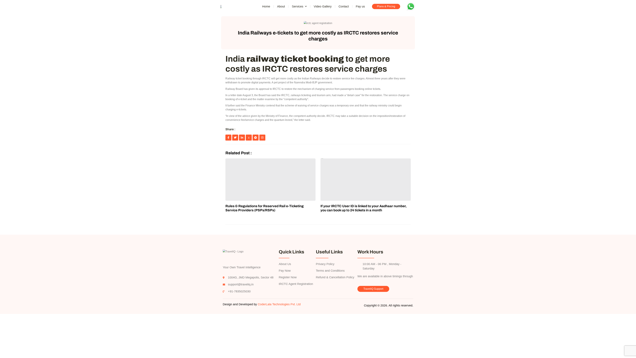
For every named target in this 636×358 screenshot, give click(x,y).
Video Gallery (323, 6)
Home (266, 6)
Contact (344, 6)
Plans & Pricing (386, 6)
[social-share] (228, 138)
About (281, 6)
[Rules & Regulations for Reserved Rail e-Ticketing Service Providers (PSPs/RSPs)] (270, 179)
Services (297, 6)
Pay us (360, 6)
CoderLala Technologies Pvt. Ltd (279, 304)
